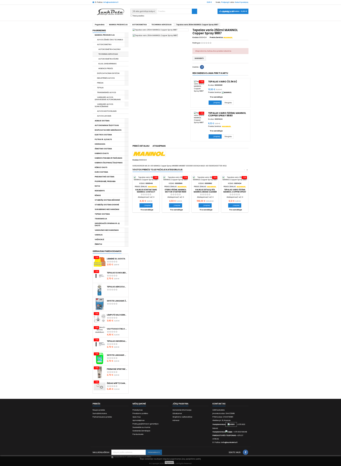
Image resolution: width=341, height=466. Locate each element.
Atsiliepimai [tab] (159, 145)
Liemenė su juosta (116, 259)
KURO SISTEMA (101, 172)
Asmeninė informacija (181, 410)
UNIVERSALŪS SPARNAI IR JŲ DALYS (107, 224)
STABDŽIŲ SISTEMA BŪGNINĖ (107, 200)
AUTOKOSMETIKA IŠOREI (108, 59)
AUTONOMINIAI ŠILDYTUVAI (107, 125)
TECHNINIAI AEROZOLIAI (108, 54)
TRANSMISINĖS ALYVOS (106, 92)
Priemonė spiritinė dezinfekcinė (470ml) (117, 369)
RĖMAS (98, 195)
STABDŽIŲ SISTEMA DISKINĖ (107, 204)
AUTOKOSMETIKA (104, 44)
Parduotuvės (138, 434)
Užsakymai (177, 413)
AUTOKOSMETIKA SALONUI (109, 49)
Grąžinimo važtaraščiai (182, 417)
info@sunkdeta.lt (110, 2)
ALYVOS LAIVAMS (104, 116)
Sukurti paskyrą (241, 2)
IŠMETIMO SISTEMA (103, 148)
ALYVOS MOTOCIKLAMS (107, 111)
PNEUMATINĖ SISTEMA (104, 176)
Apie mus (137, 417)
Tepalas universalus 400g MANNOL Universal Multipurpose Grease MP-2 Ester (117, 341)
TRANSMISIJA (101, 218)
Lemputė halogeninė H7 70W (117, 315)
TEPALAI (100, 87)
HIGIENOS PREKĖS (105, 68)
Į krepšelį (215, 102)
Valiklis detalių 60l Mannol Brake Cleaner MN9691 (205, 191)
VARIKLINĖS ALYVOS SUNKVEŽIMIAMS (104, 105)
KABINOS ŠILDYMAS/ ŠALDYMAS (109, 162)
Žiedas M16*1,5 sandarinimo (117, 383)
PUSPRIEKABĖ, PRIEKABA (105, 181)
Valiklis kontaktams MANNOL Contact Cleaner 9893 (146, 191)
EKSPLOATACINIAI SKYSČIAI (108, 73)
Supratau (169, 462)
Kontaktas (219, 403)
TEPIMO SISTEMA (102, 214)
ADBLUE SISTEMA (102, 120)
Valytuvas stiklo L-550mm (117, 329)
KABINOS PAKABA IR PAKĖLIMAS (108, 158)
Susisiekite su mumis (141, 427)
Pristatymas (138, 410)
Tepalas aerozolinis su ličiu (117, 287)
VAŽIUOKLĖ (99, 239)
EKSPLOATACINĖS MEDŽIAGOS (108, 130)
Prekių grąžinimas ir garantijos (146, 424)
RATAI (97, 186)
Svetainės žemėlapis (141, 430)
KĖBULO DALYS (101, 167)
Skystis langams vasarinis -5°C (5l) (117, 355)
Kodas (195, 37)
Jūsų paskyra (180, 403)
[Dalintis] (202, 67)
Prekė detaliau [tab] (141, 145)
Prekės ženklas (216, 37)
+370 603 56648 (240, 432)
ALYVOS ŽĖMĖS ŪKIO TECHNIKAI (110, 39)
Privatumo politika (140, 413)
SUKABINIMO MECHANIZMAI (107, 209)
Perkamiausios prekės (102, 417)
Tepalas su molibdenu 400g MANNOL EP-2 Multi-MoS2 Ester (117, 273)
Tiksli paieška (138, 16)
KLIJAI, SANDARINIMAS (107, 63)
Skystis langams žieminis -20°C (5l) (117, 301)
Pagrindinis (99, 30)
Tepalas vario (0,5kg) (222, 81)
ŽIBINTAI (98, 244)
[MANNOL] (228, 37)
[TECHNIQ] (227, 92)
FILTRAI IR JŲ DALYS (103, 139)
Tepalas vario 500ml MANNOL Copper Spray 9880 (227, 114)
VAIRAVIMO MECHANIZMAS (107, 230)
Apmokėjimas (139, 420)
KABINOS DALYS (102, 153)
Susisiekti (199, 58)
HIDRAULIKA (100, 144)
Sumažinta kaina (100, 413)
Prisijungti (225, 2)
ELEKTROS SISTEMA (103, 134)
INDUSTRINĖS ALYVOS (106, 78)
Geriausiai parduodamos (107, 251)
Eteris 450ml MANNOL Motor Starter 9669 (175, 190)
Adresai (175, 420)
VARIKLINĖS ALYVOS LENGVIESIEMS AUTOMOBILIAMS (108, 98)
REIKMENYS (100, 190)
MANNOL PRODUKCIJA (105, 35)
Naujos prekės (99, 410)
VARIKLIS (99, 235)
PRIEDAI (100, 83)
